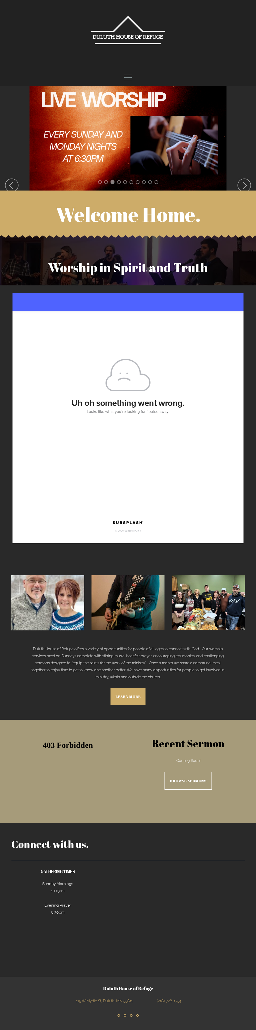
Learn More (128, 696)
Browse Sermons (188, 780)
